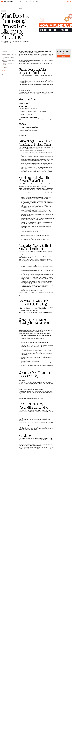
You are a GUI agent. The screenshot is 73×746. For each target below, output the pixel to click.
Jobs (34, 1)
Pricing (30, 1)
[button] (25, 1)
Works (21, 1)
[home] (7, 2)
